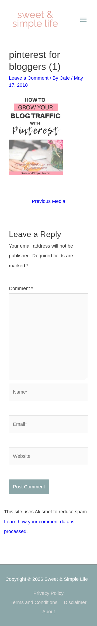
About (48, 611)
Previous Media (48, 201)
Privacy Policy (48, 593)
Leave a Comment (28, 78)
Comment (21, 288)
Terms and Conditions (34, 602)
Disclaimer (75, 602)
